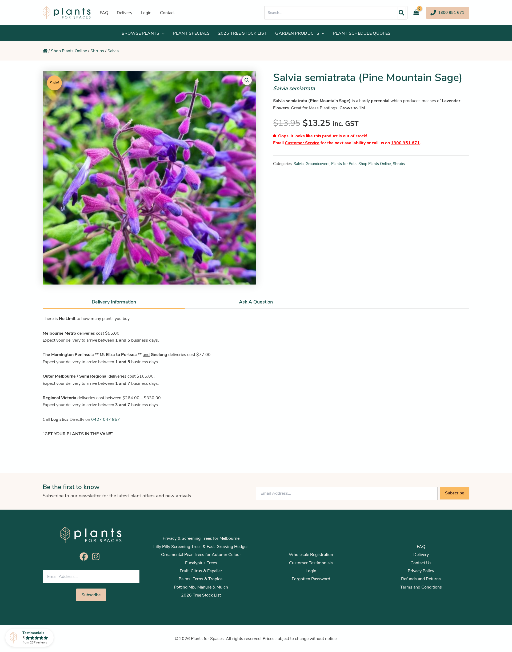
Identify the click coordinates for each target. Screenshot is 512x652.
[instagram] (97, 556)
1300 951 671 (405, 143)
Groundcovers (317, 163)
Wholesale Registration (311, 555)
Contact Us (420, 563)
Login (311, 571)
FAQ (421, 547)
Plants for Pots (344, 163)
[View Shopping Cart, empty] (418, 12)
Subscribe (454, 493)
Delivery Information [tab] (114, 302)
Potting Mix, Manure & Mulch (201, 587)
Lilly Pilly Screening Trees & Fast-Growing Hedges (201, 547)
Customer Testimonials (311, 563)
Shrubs (97, 51)
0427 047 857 (105, 419)
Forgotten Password (311, 579)
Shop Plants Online (69, 51)
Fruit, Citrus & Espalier (201, 571)
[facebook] (85, 556)
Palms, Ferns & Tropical (201, 579)
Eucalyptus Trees (201, 563)
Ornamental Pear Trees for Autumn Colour (201, 555)
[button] (448, 13)
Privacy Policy (421, 571)
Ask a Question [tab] (256, 302)
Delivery (421, 555)
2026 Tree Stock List (201, 595)
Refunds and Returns (421, 579)
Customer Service (302, 143)
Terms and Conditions (421, 587)
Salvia (113, 51)
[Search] (401, 12)
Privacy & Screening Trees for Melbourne (201, 538)
